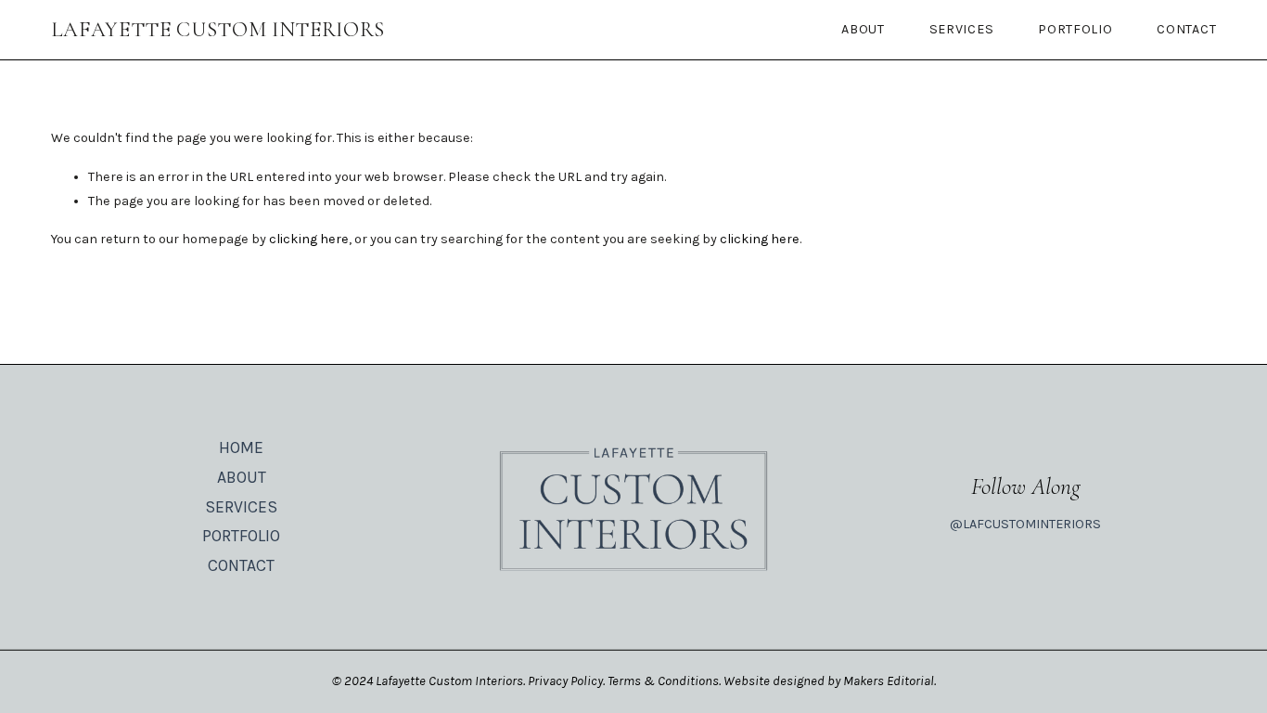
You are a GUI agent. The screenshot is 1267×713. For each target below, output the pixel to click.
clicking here (309, 239)
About (863, 29)
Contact (1186, 29)
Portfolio (1075, 29)
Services (961, 29)
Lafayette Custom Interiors (218, 29)
